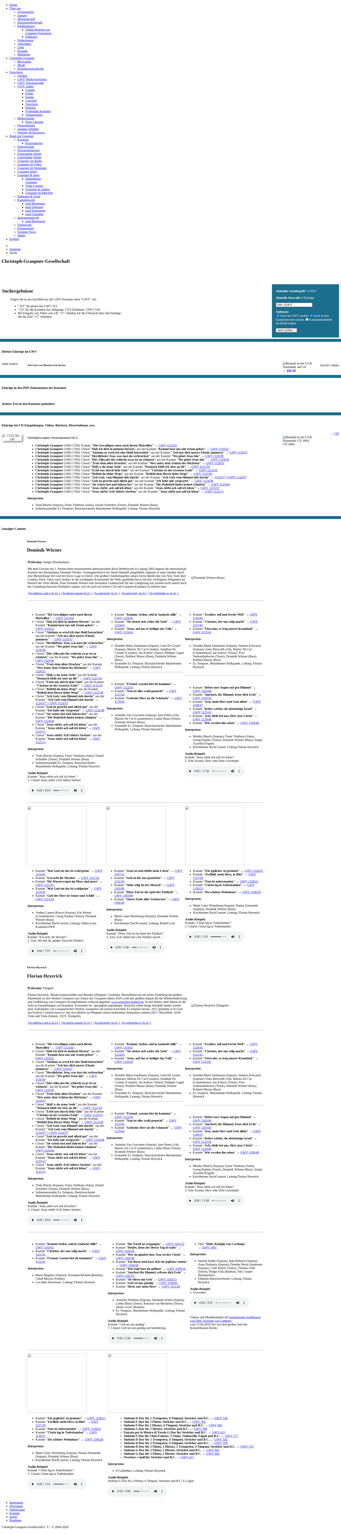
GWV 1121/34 (200, 466)
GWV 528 (221, 1418)
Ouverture (31, 104)
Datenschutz (17, 1509)
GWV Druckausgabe (30, 83)
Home (13, 5)
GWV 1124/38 (204, 481)
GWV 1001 (209, 1247)
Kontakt (22, 51)
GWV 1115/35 (45, 885)
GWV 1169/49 (249, 723)
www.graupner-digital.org (127, 1002)
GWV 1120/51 (215, 463)
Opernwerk (24, 224)
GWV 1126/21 (254, 870)
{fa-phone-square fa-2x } (77, 593)
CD (336, 433)
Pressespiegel (25, 228)
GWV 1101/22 (175, 1244)
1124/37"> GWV (52, 703)
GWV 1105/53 (125, 1276)
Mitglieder (23, 54)
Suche (13, 1516)
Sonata (29, 97)
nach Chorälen (34, 214)
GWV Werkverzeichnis (32, 79)
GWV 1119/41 (124, 618)
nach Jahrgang (34, 207)
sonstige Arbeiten (28, 129)
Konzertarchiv (34, 143)
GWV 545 (221, 1439)
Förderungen (25, 40)
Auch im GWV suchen (294, 315)
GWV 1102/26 (125, 1251)
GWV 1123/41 (167, 445)
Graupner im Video (29, 164)
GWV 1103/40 (125, 1258)
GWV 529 (221, 1443)
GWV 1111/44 (171, 1286)
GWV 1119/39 (214, 456)
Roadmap (15, 1520)
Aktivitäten (24, 44)
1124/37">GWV (230, 477)
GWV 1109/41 (168, 1283)
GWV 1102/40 (202, 691)
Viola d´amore (34, 185)
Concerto (31, 100)
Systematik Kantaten (38, 111)
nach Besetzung (35, 203)
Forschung (16, 72)
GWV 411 (187, 1457)
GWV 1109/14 (176, 1268)
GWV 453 (218, 1432)
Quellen (22, 75)
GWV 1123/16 (208, 470)
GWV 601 (212, 1450)
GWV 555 (247, 1446)
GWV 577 (231, 1436)
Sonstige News (26, 232)
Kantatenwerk (26, 200)
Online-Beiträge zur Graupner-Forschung (38, 31)
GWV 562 (199, 1421)
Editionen (31, 36)
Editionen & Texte (28, 196)
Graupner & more (28, 175)
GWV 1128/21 (249, 881)
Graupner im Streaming (32, 168)
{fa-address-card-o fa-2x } (44, 593)
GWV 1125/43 (202, 712)
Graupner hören (27, 171)
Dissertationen (26, 125)
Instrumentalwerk (28, 217)
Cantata (30, 90)
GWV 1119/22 (219, 449)
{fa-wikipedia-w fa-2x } (164, 593)
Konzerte (23, 139)
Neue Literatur (34, 122)
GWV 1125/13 (210, 488)
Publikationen (26, 26)
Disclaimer (16, 1506)
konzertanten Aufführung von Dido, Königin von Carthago (225, 1319)
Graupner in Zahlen (37, 189)
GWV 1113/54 (45, 899)
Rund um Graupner (21, 136)
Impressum (16, 1502)
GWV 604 (212, 1453)
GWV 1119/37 (238, 452)
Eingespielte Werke (29, 154)
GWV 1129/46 (202, 719)
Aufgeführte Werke (29, 157)
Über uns (15, 8)
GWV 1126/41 (124, 632)
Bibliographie (25, 118)
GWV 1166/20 (251, 892)
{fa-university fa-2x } (106, 593)
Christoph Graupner (21, 58)
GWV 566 (215, 1425)
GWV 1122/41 (124, 687)
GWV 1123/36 (203, 473)
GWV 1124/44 (220, 484)
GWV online (25, 86)
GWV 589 (200, 1429)
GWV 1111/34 (90, 878)
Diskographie (25, 146)
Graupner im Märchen (39, 193)
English (14, 239)
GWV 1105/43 (202, 698)
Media (21, 235)
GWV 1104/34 (129, 1265)
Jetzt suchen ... (286, 330)
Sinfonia (30, 107)
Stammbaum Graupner (33, 180)
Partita (29, 93)
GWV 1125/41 (202, 632)
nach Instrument (35, 210)
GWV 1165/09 (123, 895)
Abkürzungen (33, 114)
